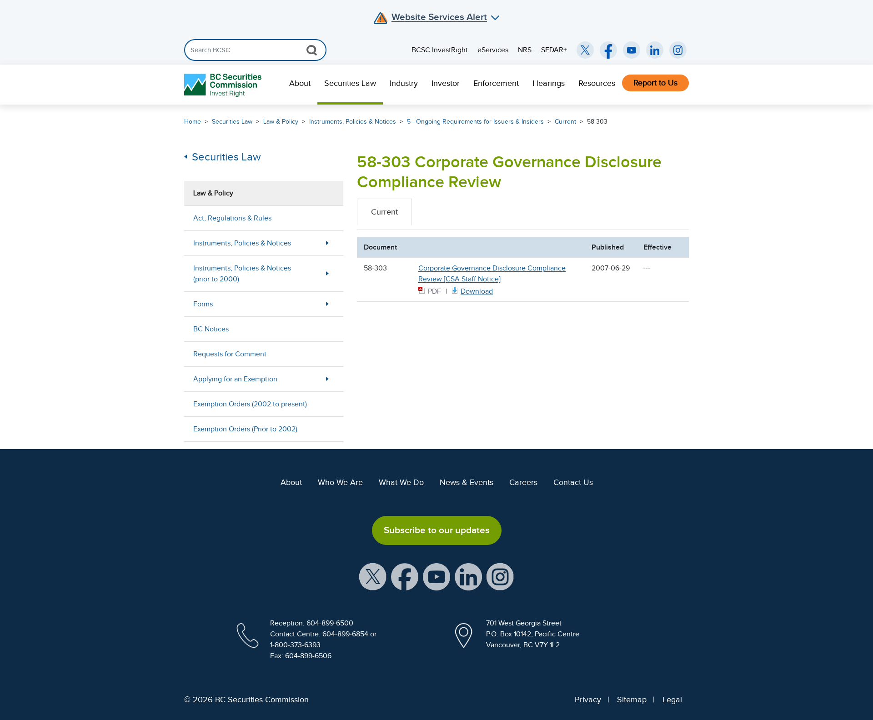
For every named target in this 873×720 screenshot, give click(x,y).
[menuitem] (299, 85)
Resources (596, 83)
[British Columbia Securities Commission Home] (224, 85)
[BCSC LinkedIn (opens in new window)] (654, 50)
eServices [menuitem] (492, 50)
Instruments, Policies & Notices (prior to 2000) (242, 273)
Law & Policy (280, 121)
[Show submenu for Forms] (327, 303)
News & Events (466, 482)
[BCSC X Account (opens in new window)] (372, 575)
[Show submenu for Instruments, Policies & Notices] (327, 242)
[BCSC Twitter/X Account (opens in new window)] (585, 50)
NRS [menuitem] (525, 50)
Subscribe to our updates (437, 530)
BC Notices (211, 329)
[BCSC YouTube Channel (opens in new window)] (631, 50)
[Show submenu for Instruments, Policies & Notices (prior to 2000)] (327, 273)
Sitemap (632, 699)
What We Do (401, 482)
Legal (672, 699)
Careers (523, 482)
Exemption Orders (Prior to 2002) (245, 429)
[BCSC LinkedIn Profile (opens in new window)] (468, 575)
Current (565, 121)
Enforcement (496, 83)
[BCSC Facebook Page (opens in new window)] (608, 50)
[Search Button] (312, 50)
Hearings (548, 83)
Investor (445, 83)
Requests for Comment (229, 354)
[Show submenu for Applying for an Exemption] (327, 378)
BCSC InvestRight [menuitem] (439, 50)
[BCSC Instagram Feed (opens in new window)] (678, 50)
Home (192, 121)
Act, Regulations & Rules (232, 218)
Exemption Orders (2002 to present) (250, 404)
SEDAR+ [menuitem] (554, 50)
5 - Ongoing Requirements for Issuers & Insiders (475, 121)
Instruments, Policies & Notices (352, 121)
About (300, 83)
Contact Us (573, 482)
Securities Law (350, 83)
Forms (203, 304)
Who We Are (340, 482)
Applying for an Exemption (235, 379)
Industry (404, 83)
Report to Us (655, 82)
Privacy (588, 699)
